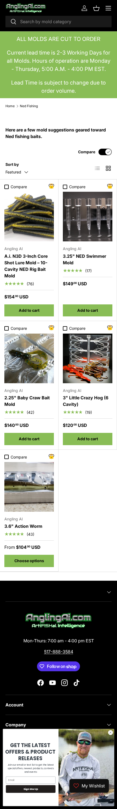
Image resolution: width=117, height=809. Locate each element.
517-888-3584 (58, 651)
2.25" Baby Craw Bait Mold (27, 401)
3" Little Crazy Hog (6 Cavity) (85, 401)
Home (10, 106)
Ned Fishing (29, 106)
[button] (96, 8)
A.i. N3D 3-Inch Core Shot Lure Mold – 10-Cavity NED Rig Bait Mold (26, 265)
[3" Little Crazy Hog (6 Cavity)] (87, 358)
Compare (86, 151)
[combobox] (58, 21)
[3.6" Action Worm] (29, 487)
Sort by (12, 164)
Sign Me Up (30, 789)
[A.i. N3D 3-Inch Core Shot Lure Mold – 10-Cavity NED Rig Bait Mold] (29, 216)
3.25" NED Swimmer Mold (84, 259)
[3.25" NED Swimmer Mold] (87, 216)
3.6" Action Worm (23, 526)
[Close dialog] (110, 732)
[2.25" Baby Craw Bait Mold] (29, 358)
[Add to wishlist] (51, 186)
